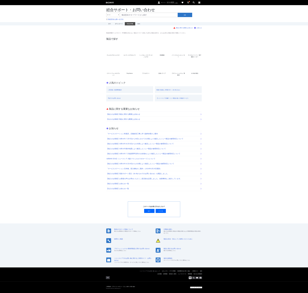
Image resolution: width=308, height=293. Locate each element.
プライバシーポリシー (117, 286)
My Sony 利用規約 (198, 274)
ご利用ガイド (195, 271)
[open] (194, 2)
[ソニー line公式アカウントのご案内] (190, 277)
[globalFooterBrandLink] (196, 287)
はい (149, 211)
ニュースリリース (182, 274)
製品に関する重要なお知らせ (184, 28)
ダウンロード (119, 24)
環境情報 (190, 274)
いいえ (161, 211)
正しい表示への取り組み (129, 286)
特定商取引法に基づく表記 (183, 271)
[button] (211, 287)
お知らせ (199, 28)
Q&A (138, 24)
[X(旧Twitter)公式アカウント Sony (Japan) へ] (193, 277)
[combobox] (142, 15)
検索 (185, 15)
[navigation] (199, 2)
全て (109, 24)
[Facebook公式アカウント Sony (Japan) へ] (200, 277)
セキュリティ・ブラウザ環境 (168, 271)
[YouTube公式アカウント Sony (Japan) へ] (197, 277)
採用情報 (165, 274)
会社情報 (159, 274)
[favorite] (182, 2)
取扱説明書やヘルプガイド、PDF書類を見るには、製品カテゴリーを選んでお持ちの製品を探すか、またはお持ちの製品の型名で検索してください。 (146, 33)
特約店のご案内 (172, 274)
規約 (201, 271)
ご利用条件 (108, 286)
